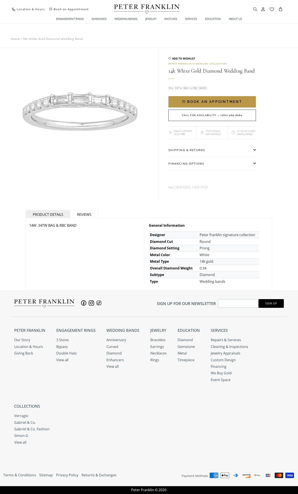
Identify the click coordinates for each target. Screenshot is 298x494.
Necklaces (158, 353)
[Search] (255, 9)
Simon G (21, 435)
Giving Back (23, 353)
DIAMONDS (99, 19)
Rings (154, 360)
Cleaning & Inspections (229, 346)
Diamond (114, 353)
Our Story (22, 339)
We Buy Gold (221, 373)
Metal (182, 353)
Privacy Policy (67, 475)
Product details (48, 214)
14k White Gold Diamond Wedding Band (53, 39)
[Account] (263, 9)
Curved (112, 346)
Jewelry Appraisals (225, 353)
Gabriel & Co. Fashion (32, 429)
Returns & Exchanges (99, 475)
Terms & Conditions (19, 475)
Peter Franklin (142, 489)
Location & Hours (28, 346)
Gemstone (186, 346)
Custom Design (223, 360)
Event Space (221, 379)
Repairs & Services (226, 339)
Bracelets (158, 339)
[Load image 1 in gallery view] (80, 117)
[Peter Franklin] (147, 9)
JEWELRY (150, 19)
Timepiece (186, 360)
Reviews (84, 214)
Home (15, 39)
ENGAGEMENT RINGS (70, 19)
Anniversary (116, 339)
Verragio (21, 415)
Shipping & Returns (186, 150)
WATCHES (170, 19)
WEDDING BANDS (126, 19)
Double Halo (66, 353)
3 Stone (62, 339)
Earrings (157, 346)
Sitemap (46, 475)
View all (62, 360)
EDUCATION (213, 19)
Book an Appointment (214, 102)
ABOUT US (235, 19)
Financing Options (186, 163)
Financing (218, 366)
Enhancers (115, 360)
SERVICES (191, 19)
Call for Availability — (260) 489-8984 (212, 115)
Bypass (62, 346)
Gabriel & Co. (25, 422)
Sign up (271, 303)
